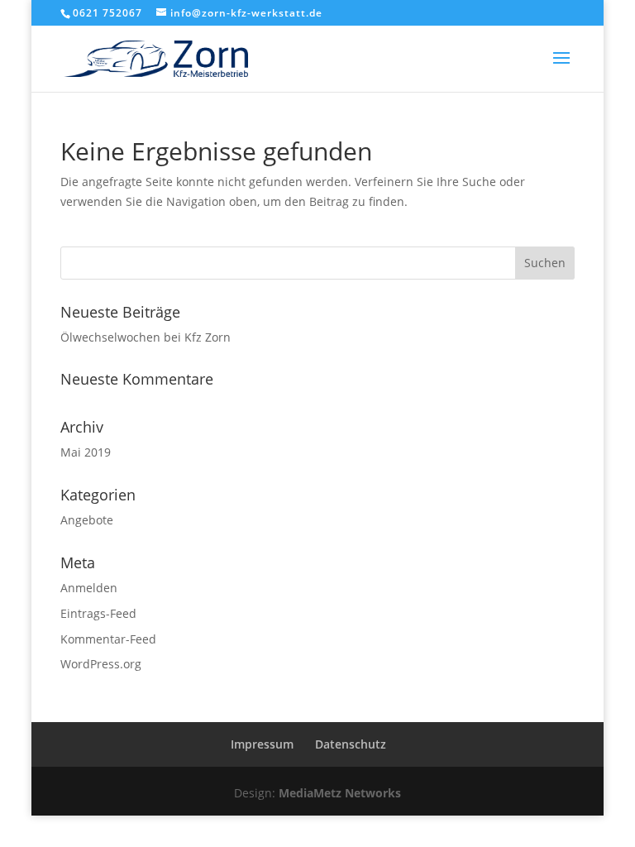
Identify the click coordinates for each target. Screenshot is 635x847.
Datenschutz (350, 744)
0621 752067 (107, 13)
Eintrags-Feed (98, 613)
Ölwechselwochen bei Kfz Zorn (145, 337)
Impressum (262, 744)
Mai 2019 (85, 452)
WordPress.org (100, 664)
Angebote (86, 520)
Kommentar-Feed (108, 639)
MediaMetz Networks (340, 793)
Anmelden (88, 588)
